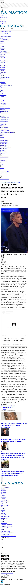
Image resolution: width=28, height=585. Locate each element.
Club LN (4, 22)
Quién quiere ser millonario (8, 406)
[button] (14, 102)
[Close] (2, 477)
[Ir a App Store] (5, 560)
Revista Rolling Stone (5, 147)
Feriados (2, 106)
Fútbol (1, 90)
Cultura (2, 70)
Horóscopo (3, 104)
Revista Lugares (4, 143)
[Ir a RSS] (2, 552)
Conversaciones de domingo (7, 132)
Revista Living (3, 145)
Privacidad (10, 573)
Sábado (2, 134)
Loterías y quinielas (5, 108)
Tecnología (3, 103)
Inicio (3, 15)
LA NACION (4, 182)
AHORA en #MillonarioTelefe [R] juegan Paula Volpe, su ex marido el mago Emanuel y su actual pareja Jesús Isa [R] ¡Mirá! (14, 340)
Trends (4, 409)
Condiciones (4, 573)
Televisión (17, 182)
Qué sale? (2, 116)
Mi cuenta (4, 24)
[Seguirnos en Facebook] (2, 539)
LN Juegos (2, 100)
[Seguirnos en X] (2, 544)
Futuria (2, 46)
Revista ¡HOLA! (3, 142)
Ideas (1, 135)
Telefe (11, 344)
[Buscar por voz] (26, 29)
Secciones (4, 17)
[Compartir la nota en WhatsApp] (3, 258)
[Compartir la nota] (2, 258)
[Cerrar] (23, 26)
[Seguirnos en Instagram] (2, 548)
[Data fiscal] (2, 582)
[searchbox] (13, 29)
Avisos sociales (4, 129)
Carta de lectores (4, 130)
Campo (2, 49)
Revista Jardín (3, 148)
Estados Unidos (4, 61)
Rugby (1, 91)
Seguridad (2, 67)
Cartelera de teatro (5, 119)
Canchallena (3, 95)
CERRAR (2, 0)
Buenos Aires (3, 66)
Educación (2, 69)
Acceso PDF (3, 124)
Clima (1, 38)
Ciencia (2, 75)
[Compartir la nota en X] (3, 262)
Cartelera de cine (4, 117)
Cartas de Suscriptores (6, 85)
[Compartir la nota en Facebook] (2, 262)
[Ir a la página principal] (14, 13)
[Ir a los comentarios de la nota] (3, 256)
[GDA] (5, 578)
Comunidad (3, 72)
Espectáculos (11, 182)
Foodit (3, 19)
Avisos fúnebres (4, 127)
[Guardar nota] (2, 256)
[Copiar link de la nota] (2, 260)
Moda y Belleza (4, 111)
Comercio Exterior (4, 53)
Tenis (1, 93)
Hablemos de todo (5, 77)
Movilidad (2, 54)
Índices (2, 56)
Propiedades (3, 51)
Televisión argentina (8, 407)
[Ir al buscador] (2, 10)
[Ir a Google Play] (5, 557)
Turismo (2, 101)
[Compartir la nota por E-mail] (5, 262)
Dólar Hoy (2, 48)
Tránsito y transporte (5, 36)
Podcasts (2, 109)
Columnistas (3, 83)
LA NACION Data (4, 40)
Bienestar (2, 74)
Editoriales (2, 82)
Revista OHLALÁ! (4, 140)
